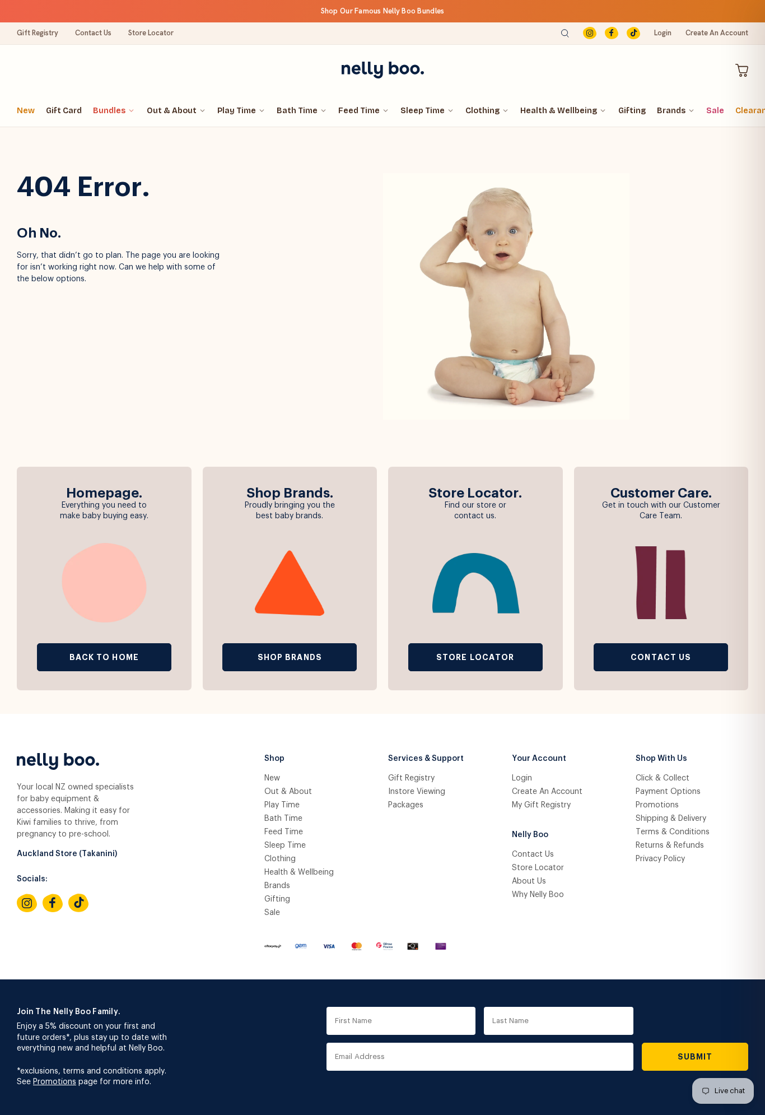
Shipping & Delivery (671, 819)
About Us (529, 881)
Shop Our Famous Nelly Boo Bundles (383, 11)
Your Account (539, 759)
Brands (671, 110)
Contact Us (93, 33)
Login (662, 33)
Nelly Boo (530, 835)
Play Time (236, 110)
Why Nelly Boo (538, 895)
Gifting (632, 110)
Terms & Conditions (673, 832)
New (26, 110)
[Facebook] (611, 33)
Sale (715, 110)
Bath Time (297, 110)
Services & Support (426, 759)
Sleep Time (422, 110)
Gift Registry (37, 33)
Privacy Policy (660, 859)
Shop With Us (661, 759)
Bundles (109, 110)
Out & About (172, 110)
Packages (405, 805)
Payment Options (668, 792)
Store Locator (151, 33)
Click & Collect (662, 778)
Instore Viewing (416, 792)
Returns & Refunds (670, 845)
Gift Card (64, 110)
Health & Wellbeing (558, 110)
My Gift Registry (541, 805)
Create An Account (716, 33)
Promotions (657, 805)
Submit (695, 1057)
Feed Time (359, 110)
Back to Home (104, 657)
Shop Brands (290, 657)
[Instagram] (589, 33)
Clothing (482, 110)
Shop (274, 759)
